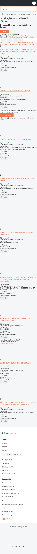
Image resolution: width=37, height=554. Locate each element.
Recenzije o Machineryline (10, 493)
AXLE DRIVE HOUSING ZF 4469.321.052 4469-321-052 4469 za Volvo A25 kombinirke (17, 403)
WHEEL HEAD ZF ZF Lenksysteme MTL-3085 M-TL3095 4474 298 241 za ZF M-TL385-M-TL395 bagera (18, 51)
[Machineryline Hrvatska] (13, 3)
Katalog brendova (7, 496)
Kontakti (4, 450)
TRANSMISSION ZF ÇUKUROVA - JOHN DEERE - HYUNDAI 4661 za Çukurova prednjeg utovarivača (18, 279)
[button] (34, 3)
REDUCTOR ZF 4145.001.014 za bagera (15, 91)
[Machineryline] (2, 14)
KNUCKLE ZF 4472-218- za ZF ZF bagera (15, 139)
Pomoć (4, 446)
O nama (4, 443)
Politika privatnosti (8, 486)
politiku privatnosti (22, 118)
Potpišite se (7, 115)
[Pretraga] (34, 9)
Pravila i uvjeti (6, 483)
